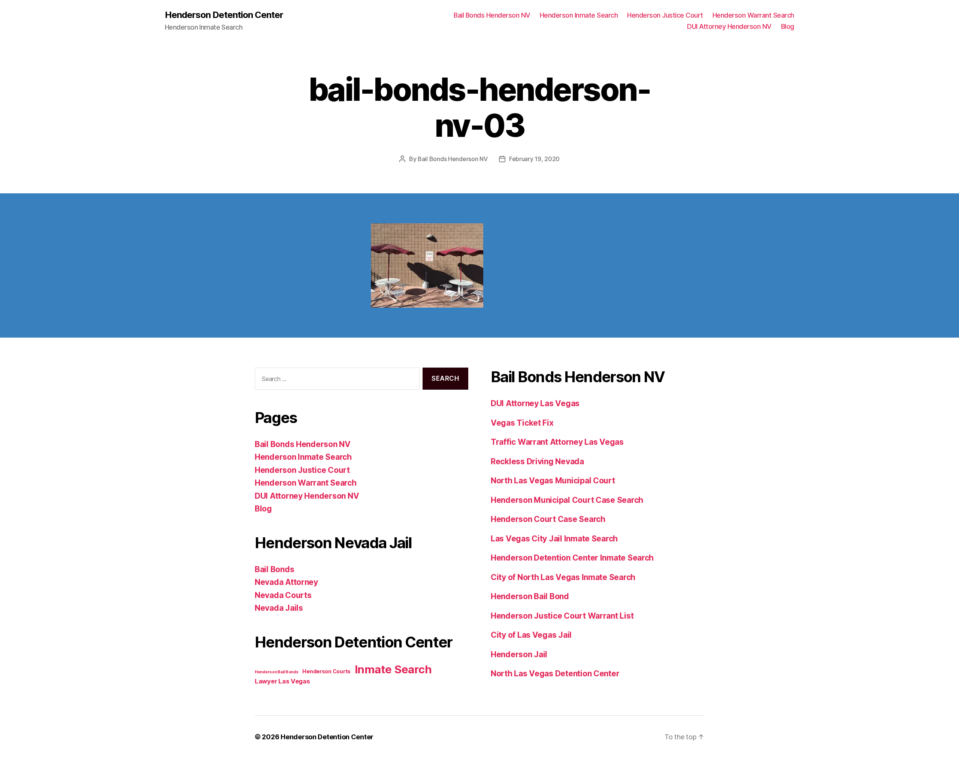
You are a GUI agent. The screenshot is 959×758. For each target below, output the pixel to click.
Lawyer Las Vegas (282, 681)
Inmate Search (393, 669)
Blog (787, 26)
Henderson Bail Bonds (277, 672)
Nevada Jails (279, 608)
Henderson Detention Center (224, 14)
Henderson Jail (519, 654)
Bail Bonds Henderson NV (492, 15)
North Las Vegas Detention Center (555, 673)
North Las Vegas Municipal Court (553, 480)
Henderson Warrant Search (753, 15)
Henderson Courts (326, 671)
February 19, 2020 (534, 159)
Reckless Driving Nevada (537, 461)
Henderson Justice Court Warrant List (562, 615)
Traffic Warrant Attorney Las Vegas (557, 442)
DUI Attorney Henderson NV (729, 26)
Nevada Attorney (286, 582)
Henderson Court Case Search (548, 519)
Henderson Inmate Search (579, 15)
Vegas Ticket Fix (522, 423)
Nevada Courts (283, 595)
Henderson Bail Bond (530, 596)
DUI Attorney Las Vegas (535, 403)
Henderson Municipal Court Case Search (567, 500)
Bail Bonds (274, 569)
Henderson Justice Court (665, 15)
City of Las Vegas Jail (531, 635)
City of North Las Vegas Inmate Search (563, 577)
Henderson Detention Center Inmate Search (572, 557)
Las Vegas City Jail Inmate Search (554, 538)
